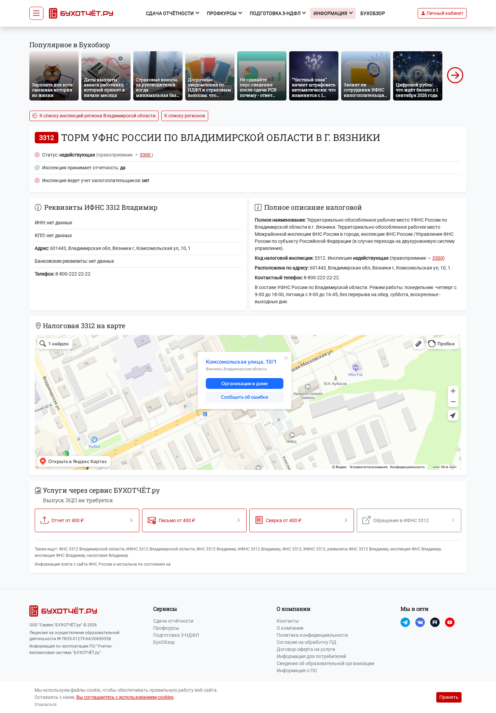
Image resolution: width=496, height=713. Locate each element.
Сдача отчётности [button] (170, 13)
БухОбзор (372, 13)
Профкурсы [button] (222, 13)
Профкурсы (166, 628)
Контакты (288, 621)
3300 (145, 155)
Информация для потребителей (311, 656)
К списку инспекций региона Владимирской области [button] (97, 115)
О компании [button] (293, 608)
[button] (442, 13)
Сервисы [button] (165, 608)
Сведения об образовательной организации (325, 663)
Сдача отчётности (173, 621)
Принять (449, 697)
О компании (290, 628)
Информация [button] (330, 13)
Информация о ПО (297, 670)
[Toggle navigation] (36, 13)
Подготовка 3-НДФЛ (176, 635)
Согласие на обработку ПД (306, 642)
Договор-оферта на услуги (306, 649)
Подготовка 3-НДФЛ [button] (276, 13)
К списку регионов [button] (184, 115)
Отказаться (45, 704)
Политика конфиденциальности (312, 635)
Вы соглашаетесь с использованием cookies (124, 697)
